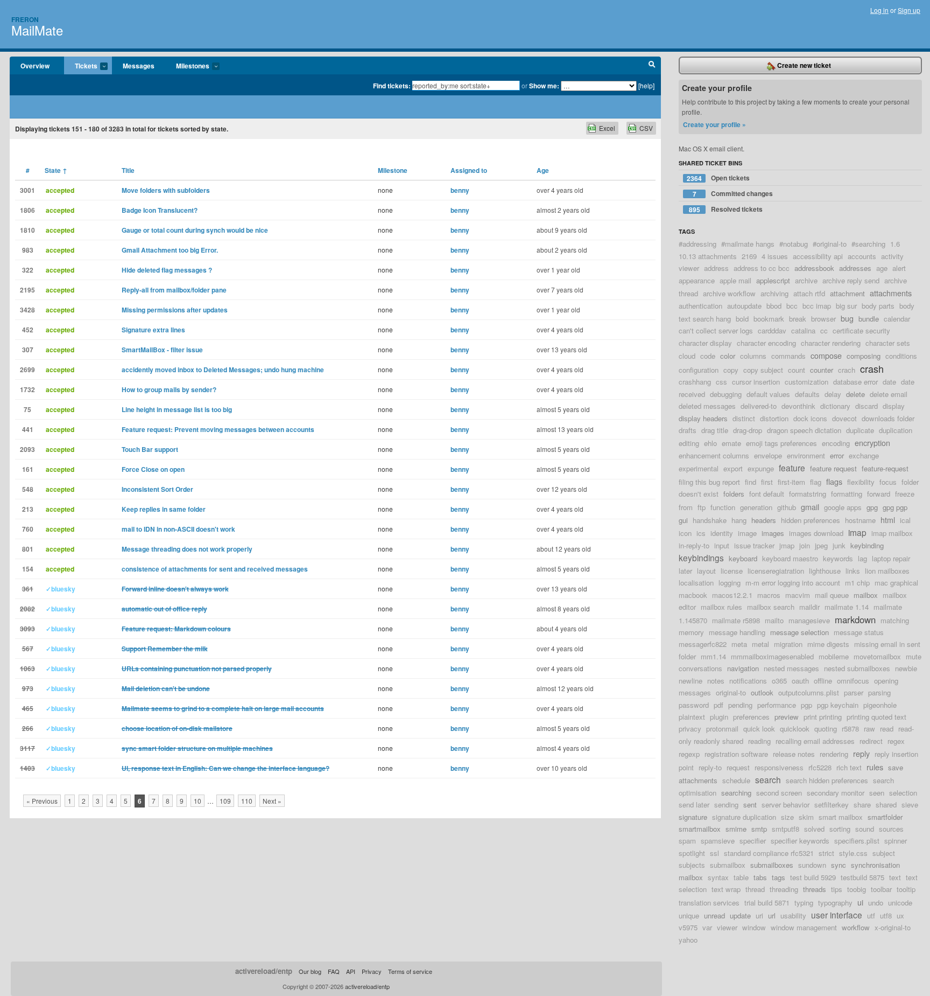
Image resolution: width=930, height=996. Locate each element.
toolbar (881, 889)
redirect (871, 741)
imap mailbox (892, 533)
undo (875, 902)
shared (886, 804)
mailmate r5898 (736, 620)
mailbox (866, 595)
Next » (272, 800)
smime (735, 829)
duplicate (860, 430)
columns (753, 356)
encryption (872, 442)
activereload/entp (263, 971)
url (772, 915)
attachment (847, 293)
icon (685, 533)
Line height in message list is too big (177, 409)
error (837, 455)
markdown (855, 619)
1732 (27, 389)
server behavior (785, 804)
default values (768, 394)
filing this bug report (709, 482)
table (741, 877)
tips (836, 889)
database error (855, 382)
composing (863, 356)
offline (823, 680)
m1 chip (857, 582)
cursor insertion (756, 382)
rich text (849, 767)
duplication (895, 430)
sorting (839, 829)
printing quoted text (876, 717)
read (886, 728)
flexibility (861, 482)
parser (853, 692)
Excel (607, 128)
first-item (791, 482)
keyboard (743, 558)
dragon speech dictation (804, 430)
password (694, 705)
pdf (718, 705)
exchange (864, 455)
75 (27, 409)
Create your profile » (714, 124)
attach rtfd (809, 293)
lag (862, 558)
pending (740, 705)
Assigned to (468, 170)
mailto (774, 620)
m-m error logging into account (792, 582)
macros (768, 595)
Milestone (392, 170)
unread (714, 915)
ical (905, 520)
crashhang (695, 382)
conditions (901, 356)
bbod (773, 306)
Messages (138, 66)
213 (27, 509)
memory (691, 632)
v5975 (688, 927)
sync (838, 865)
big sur (846, 306)
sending (726, 804)
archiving (774, 293)
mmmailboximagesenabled (772, 656)
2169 (749, 256)
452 (27, 330)
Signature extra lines (153, 330)
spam (687, 840)
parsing (879, 692)
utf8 (886, 915)
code (707, 356)
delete (855, 394)
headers (763, 520)
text (895, 877)
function (722, 507)
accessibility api (818, 256)
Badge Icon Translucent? (160, 210)
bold (742, 319)
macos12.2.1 (732, 595)
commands (788, 356)
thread (755, 889)
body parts (878, 306)
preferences (751, 717)
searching (736, 793)
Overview (35, 66)
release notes (794, 754)
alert (899, 268)
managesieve (809, 620)
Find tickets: (392, 85)
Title (128, 170)
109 (225, 800)
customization (806, 382)
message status (859, 632)
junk (839, 545)
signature (693, 817)
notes (715, 680)
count (796, 370)
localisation (696, 582)
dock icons (810, 418)
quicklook (794, 728)
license (732, 571)
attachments (891, 292)
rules (874, 766)
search (768, 779)
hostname (860, 520)
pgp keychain (837, 705)
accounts (862, 256)
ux (900, 915)
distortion (774, 418)
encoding (836, 443)
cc (824, 330)
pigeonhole (880, 705)
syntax (718, 877)
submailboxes (771, 865)
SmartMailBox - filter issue (162, 349)
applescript (773, 280)
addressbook (814, 268)
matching (894, 620)
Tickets (80, 66)
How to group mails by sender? (169, 389)
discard (866, 406)
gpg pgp (895, 507)
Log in (879, 10)
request (738, 767)
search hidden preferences (827, 780)
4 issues (775, 256)
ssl (714, 853)
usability (793, 915)
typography (835, 902)
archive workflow (729, 293)
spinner (895, 840)
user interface (836, 915)
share (862, 804)
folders (733, 494)
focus (888, 482)
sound (864, 829)
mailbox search (770, 607)
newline (690, 680)
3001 (27, 190)
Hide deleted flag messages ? (167, 270)
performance (776, 705)
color (727, 356)
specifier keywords (800, 840)
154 (27, 569)
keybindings (701, 557)
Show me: (544, 85)
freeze (904, 494)
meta (739, 644)
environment (806, 455)
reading (759, 741)
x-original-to (893, 927)
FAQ (334, 971)
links (853, 571)
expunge (761, 468)
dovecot (844, 418)
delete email (888, 394)
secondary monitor (835, 793)
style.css (853, 853)
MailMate (37, 29)
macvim (797, 595)
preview (786, 717)
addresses (855, 268)
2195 (27, 290)
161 (27, 469)
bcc (792, 306)
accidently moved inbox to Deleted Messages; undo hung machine (223, 369)
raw (869, 728)
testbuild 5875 (862, 877)
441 (27, 429)
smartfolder (885, 817)
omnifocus (853, 680)
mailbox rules (721, 607)
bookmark (768, 319)
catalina (803, 330)
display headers (703, 418)
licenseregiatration (776, 571)
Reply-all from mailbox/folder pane (174, 290)
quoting (825, 728)
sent (750, 804)
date (889, 382)
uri (759, 915)
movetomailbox (877, 656)
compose (826, 355)
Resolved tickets (726, 209)
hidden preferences (810, 520)
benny (459, 190)
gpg (872, 507)
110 (246, 800)
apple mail (735, 280)
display (894, 406)
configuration (698, 370)
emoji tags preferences (781, 443)
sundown (812, 865)
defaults (807, 394)
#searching (868, 244)
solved (814, 829)
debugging (726, 394)
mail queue (832, 595)
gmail (810, 506)
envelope (768, 455)
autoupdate (744, 306)
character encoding (766, 343)
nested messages (791, 668)
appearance (697, 280)
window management (804, 927)
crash (872, 368)
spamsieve (718, 840)
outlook (762, 692)
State (56, 170)
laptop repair (891, 558)
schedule (736, 780)
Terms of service (410, 971)
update (740, 915)
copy (730, 370)
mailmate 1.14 (847, 607)
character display (705, 343)
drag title (714, 430)
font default (766, 494)
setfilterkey (831, 804)
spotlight (692, 853)
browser (823, 319)
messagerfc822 (703, 644)
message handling (737, 632)
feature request (833, 468)
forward (878, 494)
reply (861, 753)
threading (784, 889)
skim (806, 817)
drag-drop (747, 430)
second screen (779, 793)
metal (760, 644)
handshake (710, 520)
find (750, 482)
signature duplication (744, 817)
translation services (709, 902)
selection (903, 793)
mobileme (834, 656)
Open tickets (718, 178)
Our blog (310, 971)
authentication (700, 306)
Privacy (372, 971)
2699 (27, 369)
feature (792, 467)
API (350, 971)
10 (197, 800)
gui (683, 520)
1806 (27, 210)
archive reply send (850, 280)
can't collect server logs (716, 330)
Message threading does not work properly (187, 549)
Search (652, 66)
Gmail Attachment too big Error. (170, 250)
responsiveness (779, 767)
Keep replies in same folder (164, 509)
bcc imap (816, 306)
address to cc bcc (762, 268)
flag (815, 482)
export (733, 468)
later (685, 571)
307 (27, 349)
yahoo (688, 940)
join (804, 545)
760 (27, 529)
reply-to (710, 767)
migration (788, 644)
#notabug (793, 244)
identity (721, 533)
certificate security (861, 330)
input (721, 545)
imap (857, 532)
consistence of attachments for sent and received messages (215, 569)
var (707, 927)
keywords (838, 558)
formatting (846, 494)
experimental (698, 468)
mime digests (828, 644)
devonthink (798, 406)
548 (27, 489)
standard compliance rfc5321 (769, 853)
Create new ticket (803, 65)
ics (701, 533)
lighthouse (825, 571)
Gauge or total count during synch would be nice (195, 230)
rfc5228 (820, 767)
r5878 (850, 728)
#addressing (697, 244)
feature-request (885, 468)
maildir (809, 607)
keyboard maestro (790, 558)
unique (689, 915)
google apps (843, 507)
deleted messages (707, 406)
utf (871, 915)
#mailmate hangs (747, 244)
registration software (736, 754)
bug (847, 318)
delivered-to (759, 406)
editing (689, 443)
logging (729, 582)
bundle (868, 319)
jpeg (821, 545)
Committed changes (733, 194)
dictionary (835, 406)
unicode (900, 902)
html (887, 519)
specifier (752, 840)
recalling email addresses (815, 741)
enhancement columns (714, 455)
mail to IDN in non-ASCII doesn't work (178, 529)
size (787, 817)
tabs (760, 877)
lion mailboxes (887, 571)
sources (891, 829)
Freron (25, 19)
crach (846, 370)
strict (826, 853)
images (773, 533)
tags (778, 877)
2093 (27, 449)
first (767, 482)
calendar (897, 319)
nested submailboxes (857, 668)
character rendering (831, 343)
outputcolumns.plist (808, 692)
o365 (779, 680)
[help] (646, 85)
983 (27, 250)
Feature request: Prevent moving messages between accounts (218, 429)
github (786, 507)
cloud (687, 356)
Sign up (909, 10)
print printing (823, 717)
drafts (687, 430)
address (716, 268)
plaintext (692, 717)
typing (803, 902)
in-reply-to (694, 545)
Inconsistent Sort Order (157, 489)
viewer (727, 927)
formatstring (807, 494)
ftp (702, 507)
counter (821, 370)
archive (806, 280)
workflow (856, 927)
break (797, 319)
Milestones (187, 66)
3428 (27, 310)
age (881, 268)
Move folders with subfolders (166, 190)
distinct (743, 418)
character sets (887, 343)
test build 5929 (813, 877)
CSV (646, 128)
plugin (719, 717)
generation (756, 507)
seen (876, 793)
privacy (690, 728)
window (754, 927)
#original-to (830, 244)
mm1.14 (713, 656)
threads (814, 889)
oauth (800, 680)
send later (694, 804)
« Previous (42, 800)
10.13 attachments (708, 256)
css (721, 382)
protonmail (722, 728)
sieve (909, 804)
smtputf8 (785, 829)
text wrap (726, 889)
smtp (759, 829)
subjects (692, 865)
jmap (786, 545)
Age (543, 170)
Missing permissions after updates (175, 310)
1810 (27, 230)
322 (27, 270)
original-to (731, 692)
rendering (834, 754)
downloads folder (888, 418)
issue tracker (754, 545)
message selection (799, 632)
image (747, 533)
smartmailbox (700, 829)
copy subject (763, 370)
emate (731, 443)
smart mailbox (841, 817)
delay (833, 394)
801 (27, 549)
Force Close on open (153, 469)
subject (883, 853)
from (686, 507)
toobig (856, 889)
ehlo (710, 443)
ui (860, 902)
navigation (743, 668)
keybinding (867, 545)
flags (834, 481)
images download (816, 533)
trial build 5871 (767, 902)
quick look (759, 728)
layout (706, 571)
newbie (906, 668)
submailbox (727, 865)
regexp (689, 754)
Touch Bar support (150, 449)
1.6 (895, 244)
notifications (748, 680)
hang (738, 520)
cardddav (772, 330)
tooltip (906, 889)
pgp (806, 705)
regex (896, 741)
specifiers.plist (856, 840)
